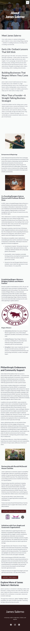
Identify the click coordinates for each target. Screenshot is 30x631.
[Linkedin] (19, 625)
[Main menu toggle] (27, 2)
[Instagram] (15, 625)
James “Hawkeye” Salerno (21, 598)
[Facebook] (11, 625)
